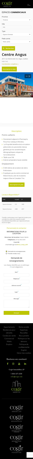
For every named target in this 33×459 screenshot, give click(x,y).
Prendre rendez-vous (14, 253)
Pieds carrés (6, 39)
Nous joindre (24, 336)
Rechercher (9, 48)
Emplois (9, 344)
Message (16, 298)
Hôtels (9, 341)
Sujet (16, 292)
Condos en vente (9, 336)
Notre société (24, 327)
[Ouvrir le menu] (29, 3)
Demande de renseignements (16, 251)
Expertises (24, 330)
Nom (16, 272)
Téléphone (16, 279)
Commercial (9, 339)
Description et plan (9, 69)
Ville (3, 24)
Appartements (9, 327)
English (24, 350)
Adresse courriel (16, 285)
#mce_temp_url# (22, 244)
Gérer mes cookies (24, 353)
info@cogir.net (16, 377)
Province (5, 17)
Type (3, 31)
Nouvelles (24, 333)
